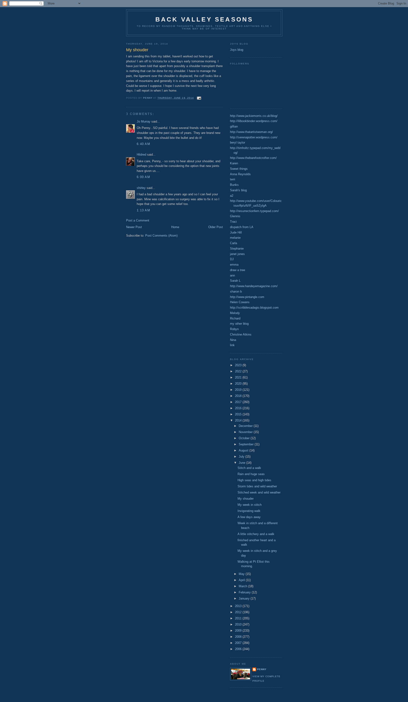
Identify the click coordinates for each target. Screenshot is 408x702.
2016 (238, 408)
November (246, 432)
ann (232, 275)
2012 (238, 612)
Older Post (215, 227)
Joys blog (236, 49)
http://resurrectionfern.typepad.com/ (254, 211)
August (244, 450)
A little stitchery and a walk (256, 534)
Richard (235, 318)
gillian (234, 126)
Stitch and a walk (249, 468)
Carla (233, 243)
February (245, 592)
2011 (238, 618)
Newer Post (134, 227)
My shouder (246, 498)
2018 (238, 396)
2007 (238, 643)
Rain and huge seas (251, 474)
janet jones (237, 254)
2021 (238, 377)
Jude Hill (236, 232)
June (242, 462)
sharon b (236, 291)
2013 (238, 606)
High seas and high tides (254, 480)
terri (232, 179)
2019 (238, 389)
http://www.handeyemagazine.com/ (254, 286)
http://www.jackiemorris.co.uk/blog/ (254, 116)
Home (175, 227)
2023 (238, 365)
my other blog (239, 323)
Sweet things (239, 168)
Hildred (141, 154)
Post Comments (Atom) (161, 235)
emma (234, 264)
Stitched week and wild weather (259, 492)
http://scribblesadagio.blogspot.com (254, 307)
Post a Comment (137, 220)
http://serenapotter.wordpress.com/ (253, 137)
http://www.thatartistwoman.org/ (251, 132)
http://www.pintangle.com (247, 297)
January (245, 598)
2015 (238, 414)
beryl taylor (237, 142)
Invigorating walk (249, 511)
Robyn (234, 329)
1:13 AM (143, 210)
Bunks (234, 185)
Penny (262, 669)
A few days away (249, 517)
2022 (238, 371)
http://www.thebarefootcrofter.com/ (253, 158)
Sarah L (235, 280)
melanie (235, 237)
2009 (238, 630)
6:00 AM (143, 177)
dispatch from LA (241, 227)
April (242, 580)
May (242, 574)
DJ (232, 259)
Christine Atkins (240, 334)
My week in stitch (250, 504)
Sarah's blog (238, 190)
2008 (238, 636)
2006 (238, 649)
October (245, 438)
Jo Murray (143, 121)
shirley (141, 188)
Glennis (235, 216)
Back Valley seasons (204, 19)
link (232, 345)
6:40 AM (143, 144)
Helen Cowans (240, 302)
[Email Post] (199, 98)
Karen (234, 163)
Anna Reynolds (240, 174)
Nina (233, 340)
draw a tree (237, 270)
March (243, 586)
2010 (238, 624)
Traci (233, 221)
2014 (238, 420)
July (242, 456)
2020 (238, 383)
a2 (231, 195)
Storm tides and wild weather (257, 486)
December (246, 426)
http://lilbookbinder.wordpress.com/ (253, 121)
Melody (235, 313)
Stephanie (237, 248)
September (247, 444)
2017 (238, 402)
